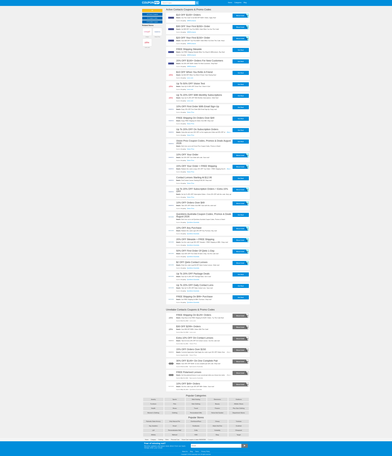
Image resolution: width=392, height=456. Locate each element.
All (152, 10)
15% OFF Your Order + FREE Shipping (196, 166)
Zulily (196, 430)
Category (153, 439)
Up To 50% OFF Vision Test (190, 83)
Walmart (174, 435)
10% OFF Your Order (187, 154)
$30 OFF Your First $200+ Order (193, 26)
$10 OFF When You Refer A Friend (194, 72)
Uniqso (147, 36)
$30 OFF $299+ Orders (188, 326)
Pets (174, 404)
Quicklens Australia (193, 222)
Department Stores (239, 413)
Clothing (174, 413)
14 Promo (152, 14)
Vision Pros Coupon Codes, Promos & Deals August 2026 (203, 142)
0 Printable (152, 22)
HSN (195, 435)
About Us (185, 451)
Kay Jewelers (153, 426)
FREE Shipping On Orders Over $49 (195, 118)
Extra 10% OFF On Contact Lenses (194, 338)
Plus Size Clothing (238, 408)
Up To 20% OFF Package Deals (193, 273)
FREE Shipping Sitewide (189, 49)
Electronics (217, 399)
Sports (175, 399)
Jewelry (153, 399)
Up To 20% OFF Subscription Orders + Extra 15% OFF (202, 190)
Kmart (175, 426)
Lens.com (190, 78)
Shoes (175, 408)
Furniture (153, 404)
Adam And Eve (217, 426)
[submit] (197, 3)
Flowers (217, 408)
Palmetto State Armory (153, 421)
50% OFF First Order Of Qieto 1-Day (195, 251)
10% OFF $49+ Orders (188, 383)
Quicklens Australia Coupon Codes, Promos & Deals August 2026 (203, 215)
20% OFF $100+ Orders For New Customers (199, 60)
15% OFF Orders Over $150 (191, 349)
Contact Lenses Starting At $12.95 (194, 177)
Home (146, 439)
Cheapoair (238, 430)
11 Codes (152, 18)
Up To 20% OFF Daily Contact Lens (194, 285)
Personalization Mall (174, 430)
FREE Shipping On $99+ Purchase (194, 296)
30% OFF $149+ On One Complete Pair (197, 361)
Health (153, 408)
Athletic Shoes (238, 404)
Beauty (217, 404)
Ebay (217, 435)
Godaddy (217, 430)
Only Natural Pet (174, 421)
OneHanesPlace (196, 421)
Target (239, 435)
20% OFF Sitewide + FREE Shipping (195, 239)
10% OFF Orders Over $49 (190, 202)
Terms (197, 451)
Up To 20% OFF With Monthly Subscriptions (199, 95)
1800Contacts (191, 20)
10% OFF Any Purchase (189, 228)
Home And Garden (217, 413)
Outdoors (239, 399)
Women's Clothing (153, 413)
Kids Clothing (196, 404)
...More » (228, 132)
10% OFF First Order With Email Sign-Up (197, 106)
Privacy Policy (205, 451)
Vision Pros (190, 112)
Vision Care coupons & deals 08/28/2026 (194, 439)
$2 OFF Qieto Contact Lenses (192, 262)
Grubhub (239, 426)
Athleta (153, 435)
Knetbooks (196, 426)
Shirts (167, 439)
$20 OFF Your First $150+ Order (193, 37)
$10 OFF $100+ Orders (188, 15)
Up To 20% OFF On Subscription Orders (197, 129)
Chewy (217, 421)
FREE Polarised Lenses (188, 372)
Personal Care (175, 439)
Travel (196, 408)
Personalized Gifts (196, 413)
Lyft (153, 430)
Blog (191, 451)
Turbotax (239, 421)
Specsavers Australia (196, 366)
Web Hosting (196, 399)
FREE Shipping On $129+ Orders (193, 315)
